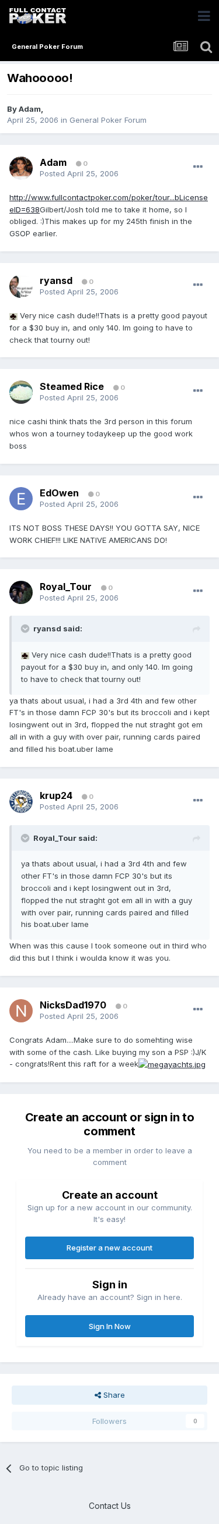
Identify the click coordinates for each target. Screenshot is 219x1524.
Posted (79, 173)
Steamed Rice (72, 386)
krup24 (56, 795)
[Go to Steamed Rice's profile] (21, 392)
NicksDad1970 (73, 1005)
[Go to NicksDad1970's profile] (21, 1010)
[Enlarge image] (13, 315)
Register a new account (109, 1247)
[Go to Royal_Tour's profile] (21, 592)
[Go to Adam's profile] (21, 168)
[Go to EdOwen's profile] (21, 498)
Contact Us (110, 1506)
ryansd (56, 280)
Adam (30, 108)
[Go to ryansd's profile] (21, 286)
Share (113, 1394)
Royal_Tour (66, 586)
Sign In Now (110, 1326)
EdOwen (59, 493)
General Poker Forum (108, 120)
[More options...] (198, 167)
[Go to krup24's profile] (21, 801)
